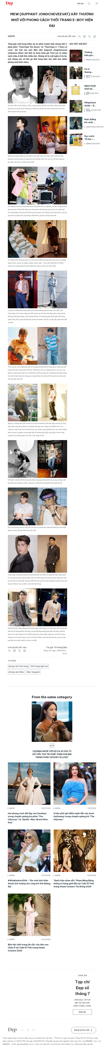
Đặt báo (80, 3)
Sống (88, 60)
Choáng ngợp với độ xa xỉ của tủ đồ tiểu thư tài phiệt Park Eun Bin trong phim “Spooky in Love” (52, 754)
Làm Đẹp (87, 93)
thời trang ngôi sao (39, 666)
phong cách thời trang (18, 666)
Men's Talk (88, 76)
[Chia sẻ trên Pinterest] (84, 36)
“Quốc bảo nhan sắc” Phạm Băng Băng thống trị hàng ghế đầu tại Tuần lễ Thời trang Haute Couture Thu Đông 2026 (74, 883)
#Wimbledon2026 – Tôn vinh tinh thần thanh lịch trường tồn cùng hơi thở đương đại (29, 883)
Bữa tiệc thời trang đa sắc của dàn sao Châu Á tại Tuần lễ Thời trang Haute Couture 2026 (28, 947)
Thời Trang (88, 110)
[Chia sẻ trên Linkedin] (94, 36)
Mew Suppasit (33, 672)
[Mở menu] (96, 3)
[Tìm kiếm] (89, 3)
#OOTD (11, 36)
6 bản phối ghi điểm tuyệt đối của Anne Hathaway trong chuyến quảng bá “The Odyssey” (74, 816)
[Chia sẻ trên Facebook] (79, 36)
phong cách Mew (16, 672)
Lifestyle (90, 127)
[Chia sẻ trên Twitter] (89, 36)
